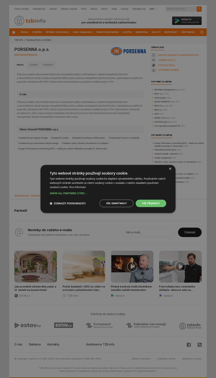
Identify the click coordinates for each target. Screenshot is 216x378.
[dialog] (108, 189)
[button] (108, 193)
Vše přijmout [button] (151, 203)
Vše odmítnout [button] (116, 203)
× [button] (170, 169)
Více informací (77, 187)
